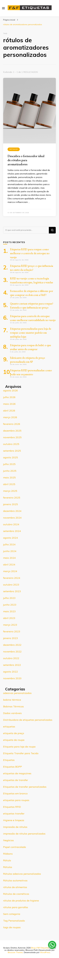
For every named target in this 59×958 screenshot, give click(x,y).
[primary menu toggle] (3, 8)
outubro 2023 (11, 584)
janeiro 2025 (10, 504)
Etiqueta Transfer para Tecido (20, 753)
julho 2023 (9, 598)
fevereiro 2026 (11, 424)
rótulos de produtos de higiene (21, 900)
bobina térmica (12, 699)
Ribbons (8, 853)
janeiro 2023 (10, 638)
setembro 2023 (12, 591)
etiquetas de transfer (15, 780)
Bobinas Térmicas (13, 706)
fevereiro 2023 (11, 631)
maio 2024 (9, 557)
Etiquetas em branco (15, 793)
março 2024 (10, 571)
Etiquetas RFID (12, 806)
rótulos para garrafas (15, 907)
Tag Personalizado (14, 920)
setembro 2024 (12, 531)
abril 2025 (9, 484)
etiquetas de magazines (17, 773)
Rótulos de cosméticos (16, 893)
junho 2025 (9, 470)
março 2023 (10, 624)
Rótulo (7, 860)
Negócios (8, 840)
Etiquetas (9, 760)
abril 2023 (9, 618)
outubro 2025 (11, 444)
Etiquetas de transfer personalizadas (24, 786)
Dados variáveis (12, 713)
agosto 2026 (10, 390)
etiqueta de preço (13, 733)
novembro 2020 (12, 678)
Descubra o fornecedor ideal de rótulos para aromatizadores (26, 160)
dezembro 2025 (12, 430)
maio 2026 (9, 403)
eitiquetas (9, 726)
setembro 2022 (12, 664)
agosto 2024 (10, 537)
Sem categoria (11, 914)
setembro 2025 (12, 450)
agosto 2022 (10, 671)
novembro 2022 (12, 651)
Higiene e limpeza (13, 820)
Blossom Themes (15, 952)
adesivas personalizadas (17, 693)
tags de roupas (12, 927)
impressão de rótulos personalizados (24, 833)
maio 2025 (9, 477)
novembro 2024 (12, 517)
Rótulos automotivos (15, 880)
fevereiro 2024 (11, 577)
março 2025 (10, 490)
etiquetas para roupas (16, 800)
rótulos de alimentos (15, 887)
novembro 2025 (12, 437)
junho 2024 (9, 551)
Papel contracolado (14, 847)
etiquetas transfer (13, 813)
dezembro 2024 (12, 511)
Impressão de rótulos (15, 826)
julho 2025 (9, 464)
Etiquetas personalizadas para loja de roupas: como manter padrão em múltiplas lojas (30, 332)
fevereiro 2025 (11, 497)
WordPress (45, 952)
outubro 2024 (11, 524)
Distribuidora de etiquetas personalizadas (27, 719)
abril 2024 (9, 564)
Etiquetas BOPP (12, 766)
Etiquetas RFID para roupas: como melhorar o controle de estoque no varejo (30, 253)
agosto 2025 (10, 457)
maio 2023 (9, 611)
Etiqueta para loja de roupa (19, 746)
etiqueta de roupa (13, 739)
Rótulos (14, 149)
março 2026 (10, 417)
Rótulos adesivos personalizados (22, 873)
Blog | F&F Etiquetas (40, 948)
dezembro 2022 (12, 644)
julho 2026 (9, 397)
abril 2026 (9, 410)
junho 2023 (9, 604)
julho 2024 (9, 544)
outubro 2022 (11, 658)
